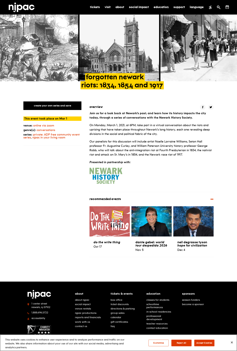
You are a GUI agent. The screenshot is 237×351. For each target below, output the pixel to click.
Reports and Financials (88, 317)
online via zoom (43, 125)
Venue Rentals (83, 308)
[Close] (231, 342)
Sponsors (188, 293)
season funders (191, 299)
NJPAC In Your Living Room (48, 137)
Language (197, 7)
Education (153, 293)
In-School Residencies (158, 311)
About (79, 293)
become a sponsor (193, 304)
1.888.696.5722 (39, 312)
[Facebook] (203, 107)
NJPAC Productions (85, 312)
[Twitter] (211, 107)
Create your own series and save (52, 105)
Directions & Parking (123, 308)
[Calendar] (227, 7)
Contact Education (157, 328)
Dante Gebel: (151, 243)
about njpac (82, 299)
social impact (83, 304)
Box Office (116, 299)
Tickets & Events (122, 293)
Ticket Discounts (120, 304)
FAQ (113, 326)
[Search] (219, 7)
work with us (82, 321)
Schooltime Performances (154, 306)
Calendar (116, 317)
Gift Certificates (119, 321)
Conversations (46, 130)
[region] (118, 343)
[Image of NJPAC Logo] (23, 7)
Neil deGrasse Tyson (192, 243)
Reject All (181, 343)
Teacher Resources (157, 323)
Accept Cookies (204, 343)
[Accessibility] (210, 7)
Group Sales (117, 312)
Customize (158, 343)
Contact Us (81, 326)
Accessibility (38, 318)
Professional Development (154, 317)
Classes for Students (157, 299)
